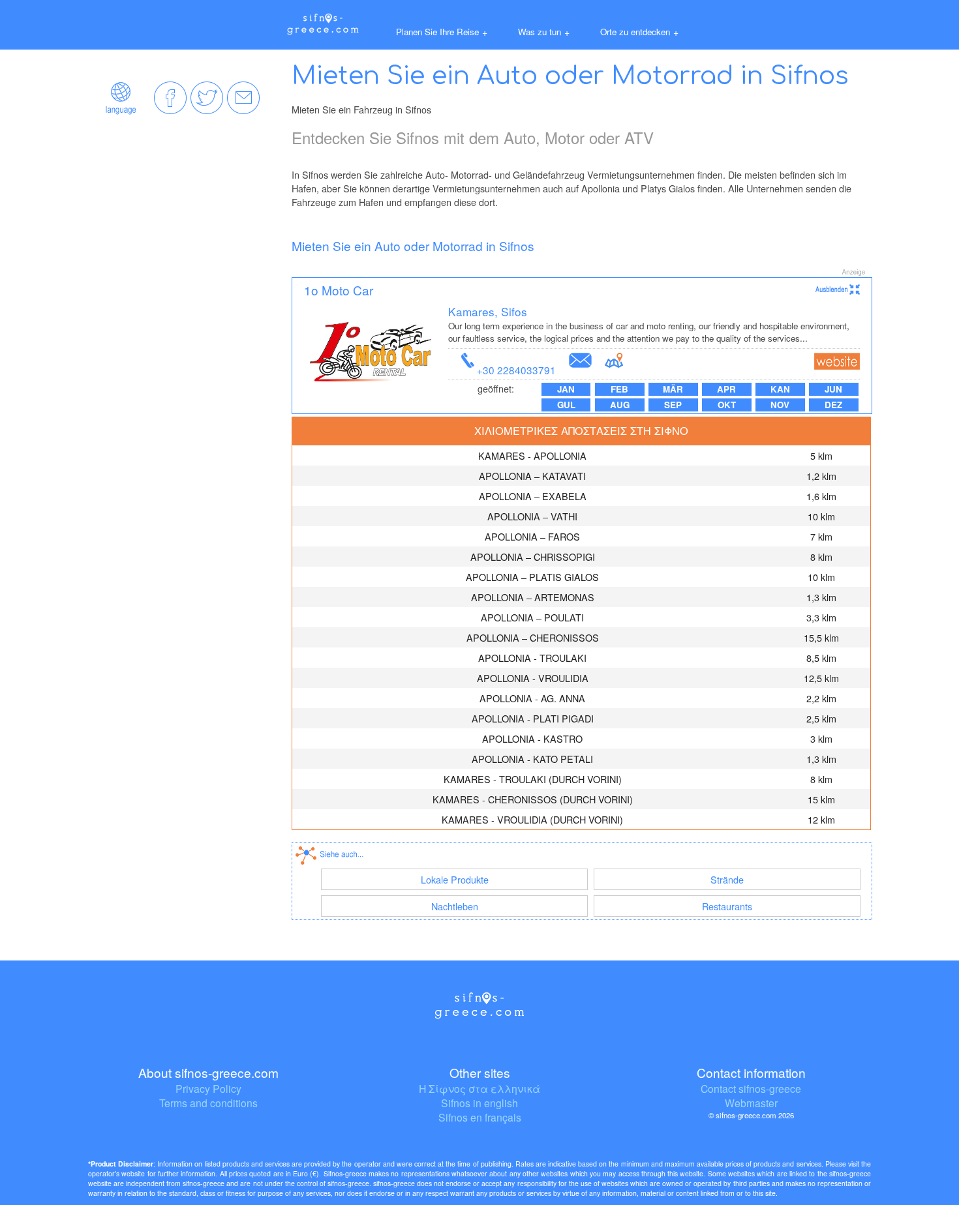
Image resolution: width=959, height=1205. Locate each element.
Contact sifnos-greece (751, 1088)
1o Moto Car (338, 290)
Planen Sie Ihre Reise (441, 31)
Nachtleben (454, 906)
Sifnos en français (479, 1117)
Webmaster (751, 1102)
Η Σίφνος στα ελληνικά (479, 1088)
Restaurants (727, 906)
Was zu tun (544, 31)
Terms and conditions (208, 1102)
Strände (727, 879)
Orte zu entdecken (639, 31)
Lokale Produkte (455, 879)
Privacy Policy (208, 1088)
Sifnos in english (479, 1102)
